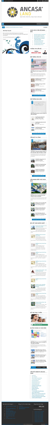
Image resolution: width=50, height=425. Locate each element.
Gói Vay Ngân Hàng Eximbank (24, 407)
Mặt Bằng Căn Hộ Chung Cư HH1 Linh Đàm (38, 71)
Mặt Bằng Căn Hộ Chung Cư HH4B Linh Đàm (40, 79)
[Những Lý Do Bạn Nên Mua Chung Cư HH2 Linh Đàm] (33, 209)
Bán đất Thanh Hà (35, 387)
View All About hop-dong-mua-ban (38, 133)
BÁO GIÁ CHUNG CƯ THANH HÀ (39, 34)
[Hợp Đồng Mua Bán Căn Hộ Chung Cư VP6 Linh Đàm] (39, 106)
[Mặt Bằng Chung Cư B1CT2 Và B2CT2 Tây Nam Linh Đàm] (39, 335)
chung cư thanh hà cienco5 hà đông (37, 378)
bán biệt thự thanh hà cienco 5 (36, 381)
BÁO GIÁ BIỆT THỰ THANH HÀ (39, 37)
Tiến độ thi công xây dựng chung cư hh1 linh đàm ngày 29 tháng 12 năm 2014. (38, 152)
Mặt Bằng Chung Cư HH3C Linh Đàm (40, 84)
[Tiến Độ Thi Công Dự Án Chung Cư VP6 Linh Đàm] (33, 171)
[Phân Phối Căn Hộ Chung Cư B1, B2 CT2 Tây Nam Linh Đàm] (33, 356)
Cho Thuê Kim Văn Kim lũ (38, 42)
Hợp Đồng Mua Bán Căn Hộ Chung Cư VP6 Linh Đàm (39, 114)
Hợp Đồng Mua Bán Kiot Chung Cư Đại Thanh (40, 117)
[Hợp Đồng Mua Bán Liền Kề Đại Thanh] (33, 124)
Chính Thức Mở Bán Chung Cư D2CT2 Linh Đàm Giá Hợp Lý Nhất (40, 361)
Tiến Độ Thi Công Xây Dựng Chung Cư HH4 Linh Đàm (40, 165)
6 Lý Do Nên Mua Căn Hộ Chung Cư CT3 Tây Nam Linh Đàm (40, 214)
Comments (39, 367)
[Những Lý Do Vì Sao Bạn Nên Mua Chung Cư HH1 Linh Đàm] (39, 188)
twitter (37, 1)
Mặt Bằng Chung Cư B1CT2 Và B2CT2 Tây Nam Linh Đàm (38, 343)
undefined (42, 91)
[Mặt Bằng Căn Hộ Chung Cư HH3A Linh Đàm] (33, 91)
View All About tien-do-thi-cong (39, 175)
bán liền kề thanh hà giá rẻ (35, 384)
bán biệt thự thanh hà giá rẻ (36, 383)
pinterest (47, 1)
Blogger (46, 424)
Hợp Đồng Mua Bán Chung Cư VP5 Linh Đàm (40, 128)
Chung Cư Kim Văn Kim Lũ (39, 421)
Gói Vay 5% (21, 406)
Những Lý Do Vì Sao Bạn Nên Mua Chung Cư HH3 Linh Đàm (40, 203)
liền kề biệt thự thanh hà (35, 380)
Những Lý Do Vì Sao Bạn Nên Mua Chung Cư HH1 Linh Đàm (38, 195)
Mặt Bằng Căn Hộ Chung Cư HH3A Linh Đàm (40, 90)
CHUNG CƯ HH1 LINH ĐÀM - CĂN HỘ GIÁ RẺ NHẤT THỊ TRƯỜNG (41, 285)
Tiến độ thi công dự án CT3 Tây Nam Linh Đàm (40, 160)
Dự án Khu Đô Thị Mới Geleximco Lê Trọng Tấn (15, 27)
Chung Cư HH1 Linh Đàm (39, 416)
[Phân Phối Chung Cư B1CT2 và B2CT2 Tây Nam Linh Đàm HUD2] (33, 351)
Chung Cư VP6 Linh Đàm (39, 417)
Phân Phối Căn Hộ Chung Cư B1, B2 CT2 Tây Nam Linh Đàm (40, 355)
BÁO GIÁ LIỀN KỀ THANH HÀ (39, 35)
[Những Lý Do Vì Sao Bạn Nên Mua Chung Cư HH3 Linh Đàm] (33, 204)
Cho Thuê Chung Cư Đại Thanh (39, 43)
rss (42, 1)
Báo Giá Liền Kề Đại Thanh (38, 40)
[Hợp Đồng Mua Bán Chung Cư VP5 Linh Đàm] (33, 129)
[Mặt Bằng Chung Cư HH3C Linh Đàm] (33, 85)
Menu (3, 1)
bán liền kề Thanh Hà (35, 388)
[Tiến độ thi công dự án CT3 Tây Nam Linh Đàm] (33, 161)
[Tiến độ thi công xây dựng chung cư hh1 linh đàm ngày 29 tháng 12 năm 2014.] (39, 144)
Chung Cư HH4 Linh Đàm (39, 412)
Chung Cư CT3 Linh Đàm (39, 420)
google (41, 1)
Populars (33, 367)
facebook (39, 1)
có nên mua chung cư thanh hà (36, 379)
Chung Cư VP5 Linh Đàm (39, 419)
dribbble (45, 1)
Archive (44, 367)
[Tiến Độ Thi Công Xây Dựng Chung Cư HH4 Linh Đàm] (33, 166)
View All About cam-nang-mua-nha (39, 219)
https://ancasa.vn (22, 408)
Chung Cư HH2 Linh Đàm (39, 415)
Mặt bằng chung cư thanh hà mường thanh (38, 393)
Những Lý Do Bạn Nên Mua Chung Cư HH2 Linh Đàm (40, 208)
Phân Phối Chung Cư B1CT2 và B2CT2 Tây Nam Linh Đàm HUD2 (40, 350)
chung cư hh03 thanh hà (35, 392)
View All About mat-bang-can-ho (38, 95)
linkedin (44, 1)
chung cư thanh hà (34, 376)
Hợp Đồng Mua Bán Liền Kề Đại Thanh (40, 123)
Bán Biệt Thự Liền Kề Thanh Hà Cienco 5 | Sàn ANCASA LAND (12, 424)
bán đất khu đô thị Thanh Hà (36, 385)
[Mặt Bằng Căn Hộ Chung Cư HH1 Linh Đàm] (39, 64)
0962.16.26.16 (38, 324)
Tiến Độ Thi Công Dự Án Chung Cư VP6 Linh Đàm (40, 170)
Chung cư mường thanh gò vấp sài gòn (38, 395)
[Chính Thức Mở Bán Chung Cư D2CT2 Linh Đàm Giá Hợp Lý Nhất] (33, 362)
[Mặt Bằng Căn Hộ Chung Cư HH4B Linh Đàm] (33, 80)
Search (47, 24)
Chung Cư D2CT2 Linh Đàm (39, 411)
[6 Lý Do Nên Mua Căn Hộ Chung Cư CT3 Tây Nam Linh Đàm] (33, 215)
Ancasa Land (34, 375)
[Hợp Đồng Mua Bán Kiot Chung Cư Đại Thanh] (33, 118)
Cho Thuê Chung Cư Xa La (38, 44)
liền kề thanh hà (34, 389)
